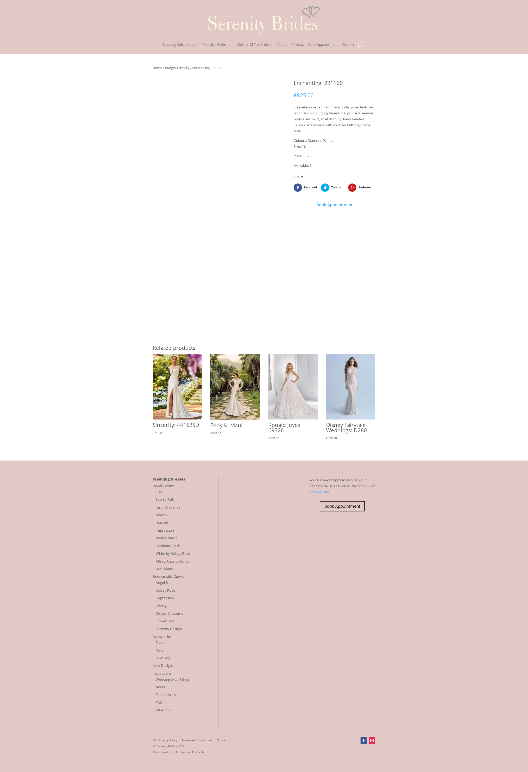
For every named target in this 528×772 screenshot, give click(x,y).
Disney (161, 605)
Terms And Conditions (197, 740)
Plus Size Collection (218, 45)
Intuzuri (162, 522)
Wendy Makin (167, 538)
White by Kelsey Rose (173, 553)
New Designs (163, 665)
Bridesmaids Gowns (168, 576)
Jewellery (163, 658)
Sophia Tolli (165, 499)
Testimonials (166, 694)
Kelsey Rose (165, 590)
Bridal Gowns (163, 485)
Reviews (297, 45)
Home (157, 68)
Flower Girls (165, 621)
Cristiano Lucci (167, 545)
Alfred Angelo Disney (172, 561)
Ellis (159, 491)
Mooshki (162, 514)
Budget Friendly (177, 68)
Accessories (162, 636)
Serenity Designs (169, 628)
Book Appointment (323, 45)
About (282, 45)
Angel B (162, 582)
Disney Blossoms (169, 613)
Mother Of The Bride (253, 45)
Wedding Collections (178, 45)
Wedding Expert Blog (172, 679)
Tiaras (160, 642)
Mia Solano (164, 568)
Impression (165, 530)
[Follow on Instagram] (372, 740)
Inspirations (162, 673)
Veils (159, 650)
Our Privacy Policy (165, 740)
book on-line (319, 492)
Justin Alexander (169, 507)
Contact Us (161, 710)
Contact (348, 45)
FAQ (159, 702)
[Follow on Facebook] (364, 740)
